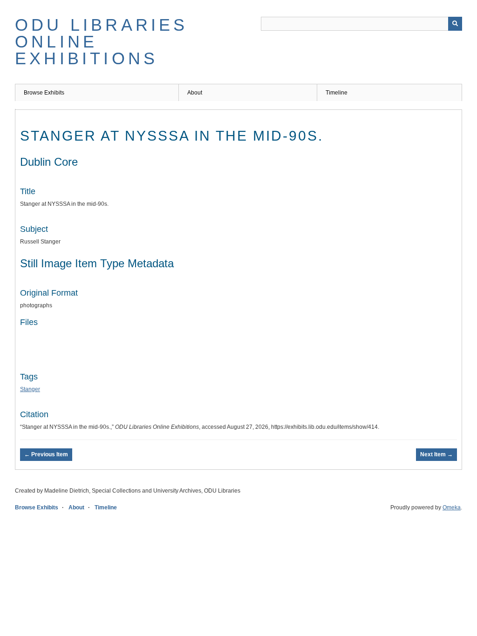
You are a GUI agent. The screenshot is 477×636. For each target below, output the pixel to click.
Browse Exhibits (44, 92)
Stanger (30, 389)
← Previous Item (46, 454)
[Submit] (455, 24)
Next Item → (436, 454)
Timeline (337, 92)
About (194, 92)
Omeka (452, 507)
